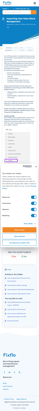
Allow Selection (19, 236)
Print (9, 270)
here (27, 82)
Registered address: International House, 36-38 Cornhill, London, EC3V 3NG (19, 403)
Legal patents (21, 399)
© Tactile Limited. (19, 408)
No (15, 256)
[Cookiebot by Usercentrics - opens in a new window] (24, 166)
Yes (25, 256)
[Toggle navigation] (35, 3)
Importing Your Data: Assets (16, 309)
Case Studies (8, 386)
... (11, 8)
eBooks (5, 389)
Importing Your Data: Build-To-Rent (18, 294)
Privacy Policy (9, 399)
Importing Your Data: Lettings (17, 285)
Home (4, 8)
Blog (4, 383)
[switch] (34, 203)
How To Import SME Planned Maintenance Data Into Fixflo (16, 315)
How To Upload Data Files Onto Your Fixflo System (18, 279)
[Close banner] (36, 166)
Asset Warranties (12, 321)
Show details (28, 223)
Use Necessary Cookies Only (19, 243)
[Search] (34, 12)
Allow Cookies (19, 230)
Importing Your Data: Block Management (20, 289)
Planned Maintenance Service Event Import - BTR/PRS (18, 303)
